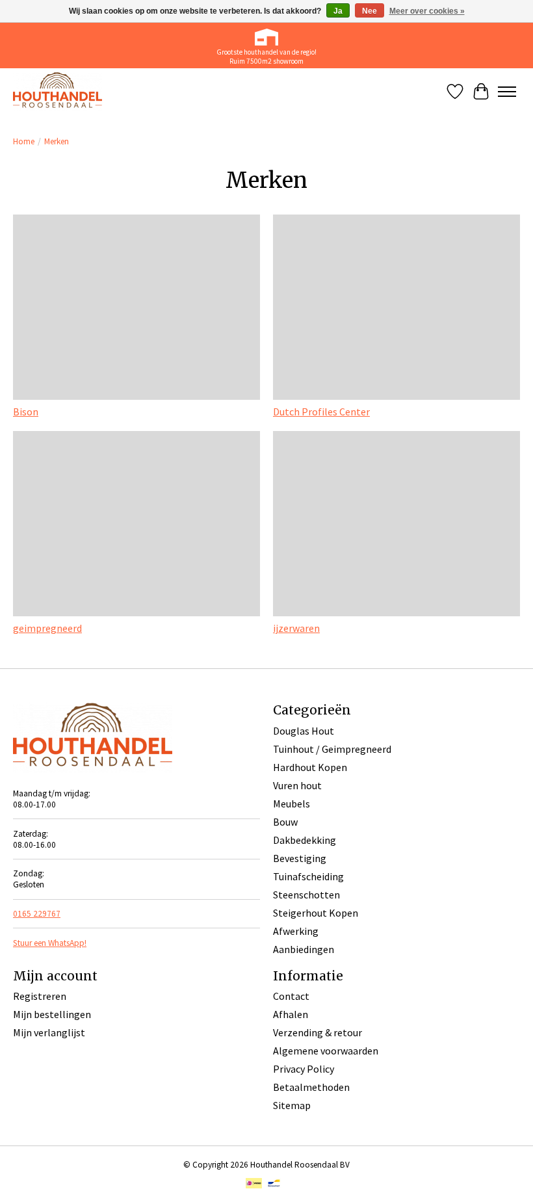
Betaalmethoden (311, 1086)
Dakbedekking (304, 839)
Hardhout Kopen (310, 767)
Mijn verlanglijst (49, 1032)
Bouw (285, 821)
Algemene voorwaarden (325, 1050)
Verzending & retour (317, 1032)
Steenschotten (306, 894)
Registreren (39, 995)
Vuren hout (297, 785)
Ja (338, 11)
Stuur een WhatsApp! (49, 943)
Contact (291, 995)
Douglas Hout (303, 730)
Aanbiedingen (303, 949)
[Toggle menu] (507, 92)
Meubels (291, 803)
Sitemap (292, 1105)
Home (23, 141)
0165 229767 (36, 913)
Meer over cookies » (427, 11)
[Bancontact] (274, 1184)
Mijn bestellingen (52, 1014)
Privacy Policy (303, 1068)
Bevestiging (299, 858)
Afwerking (295, 930)
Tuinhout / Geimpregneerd (332, 748)
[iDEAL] (254, 1184)
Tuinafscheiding (308, 876)
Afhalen (290, 1014)
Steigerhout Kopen (315, 912)
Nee (369, 11)
